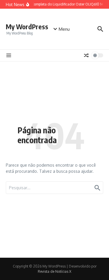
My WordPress (27, 26)
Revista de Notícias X (54, 271)
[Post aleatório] (86, 55)
